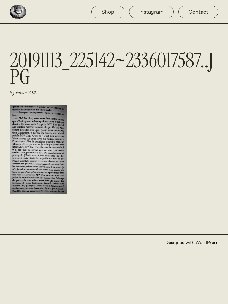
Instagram (151, 12)
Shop (108, 12)
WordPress (206, 242)
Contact (198, 12)
